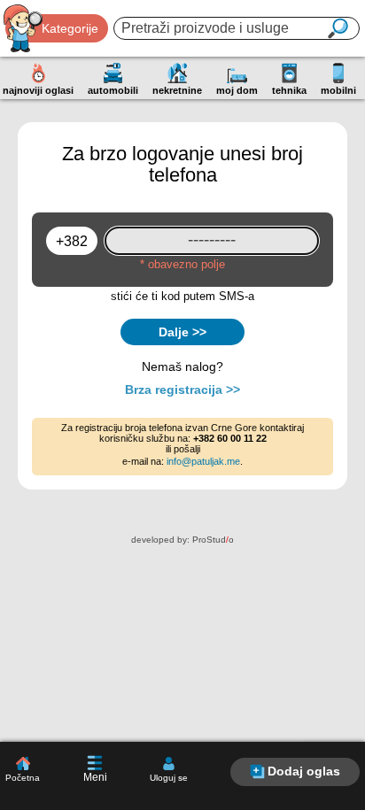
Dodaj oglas (304, 771)
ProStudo (213, 539)
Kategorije (70, 28)
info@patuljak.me (203, 461)
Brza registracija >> (182, 389)
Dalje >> (182, 332)
